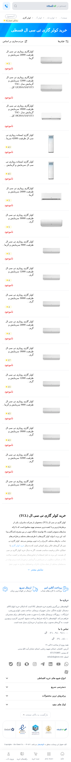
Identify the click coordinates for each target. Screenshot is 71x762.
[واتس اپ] (66, 664)
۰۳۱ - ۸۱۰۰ (62, 638)
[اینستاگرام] (35, 664)
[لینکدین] (51, 664)
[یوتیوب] (58, 664)
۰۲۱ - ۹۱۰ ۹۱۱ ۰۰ (58, 632)
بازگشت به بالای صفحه (37, 715)
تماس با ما (63, 629)
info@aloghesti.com (55, 657)
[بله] (11, 664)
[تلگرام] (43, 664)
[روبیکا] (27, 664)
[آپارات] (66, 672)
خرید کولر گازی (17, 545)
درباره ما (64, 600)
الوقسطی (40, 744)
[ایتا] (19, 664)
